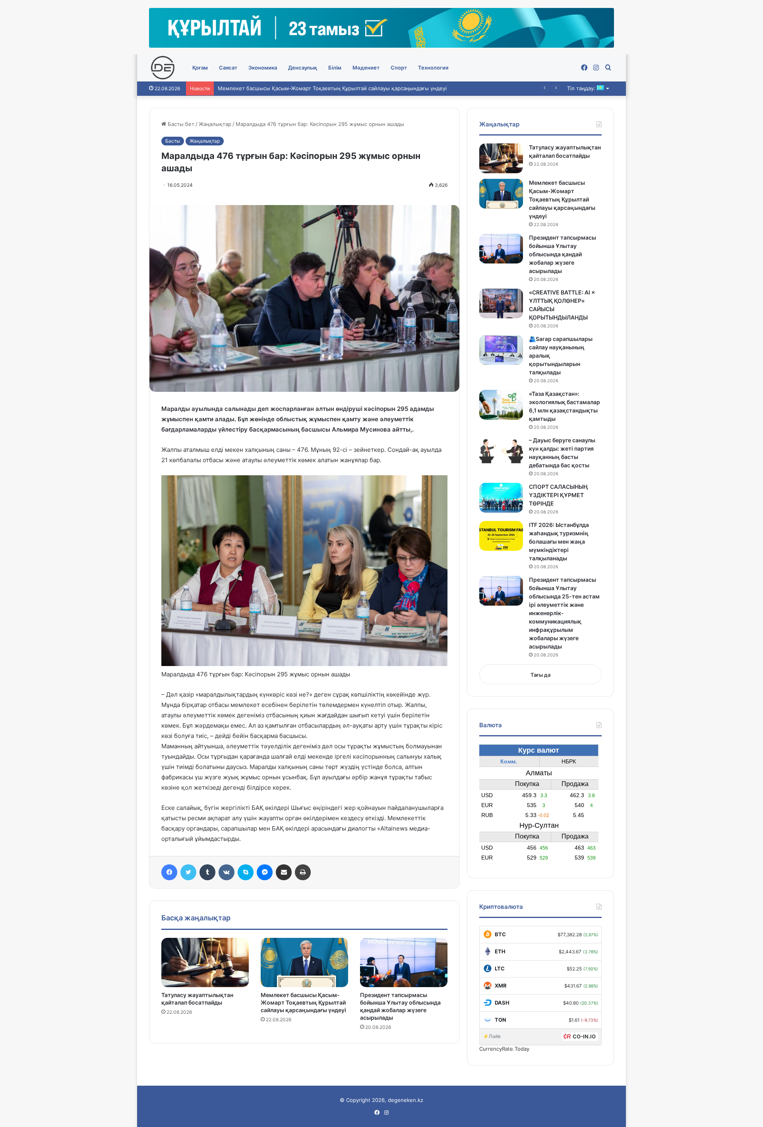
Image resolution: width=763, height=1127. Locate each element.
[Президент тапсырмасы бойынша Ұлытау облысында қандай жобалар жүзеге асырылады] (403, 962)
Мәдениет (366, 67)
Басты (172, 141)
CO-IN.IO (584, 1036)
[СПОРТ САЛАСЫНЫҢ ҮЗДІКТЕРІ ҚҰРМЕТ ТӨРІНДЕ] (501, 498)
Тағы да (540, 675)
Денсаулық (302, 67)
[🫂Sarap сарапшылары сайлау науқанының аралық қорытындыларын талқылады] (501, 350)
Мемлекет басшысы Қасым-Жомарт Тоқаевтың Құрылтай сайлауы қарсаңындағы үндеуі (303, 1002)
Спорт (399, 67)
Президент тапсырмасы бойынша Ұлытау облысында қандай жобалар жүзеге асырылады (562, 254)
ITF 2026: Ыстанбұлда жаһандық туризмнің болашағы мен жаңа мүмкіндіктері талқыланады (559, 541)
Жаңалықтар (215, 124)
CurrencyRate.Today (504, 1049)
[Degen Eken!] (163, 68)
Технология (433, 67)
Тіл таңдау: (582, 88)
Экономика (262, 67)
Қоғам (200, 67)
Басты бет (180, 124)
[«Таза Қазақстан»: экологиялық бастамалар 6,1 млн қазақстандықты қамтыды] (501, 405)
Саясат (228, 67)
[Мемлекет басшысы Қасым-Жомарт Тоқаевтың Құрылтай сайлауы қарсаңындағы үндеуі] (304, 962)
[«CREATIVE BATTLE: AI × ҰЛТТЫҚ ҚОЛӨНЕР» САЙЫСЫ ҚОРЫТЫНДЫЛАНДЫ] (501, 303)
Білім (334, 67)
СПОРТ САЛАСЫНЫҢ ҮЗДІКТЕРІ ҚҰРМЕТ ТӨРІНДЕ (558, 495)
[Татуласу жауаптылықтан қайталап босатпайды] (205, 962)
